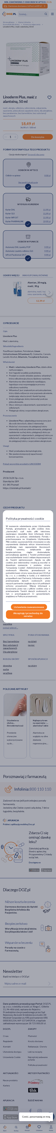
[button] (51, 1113)
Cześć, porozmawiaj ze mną (36, 1116)
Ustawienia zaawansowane (29, 607)
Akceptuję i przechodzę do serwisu (28, 614)
